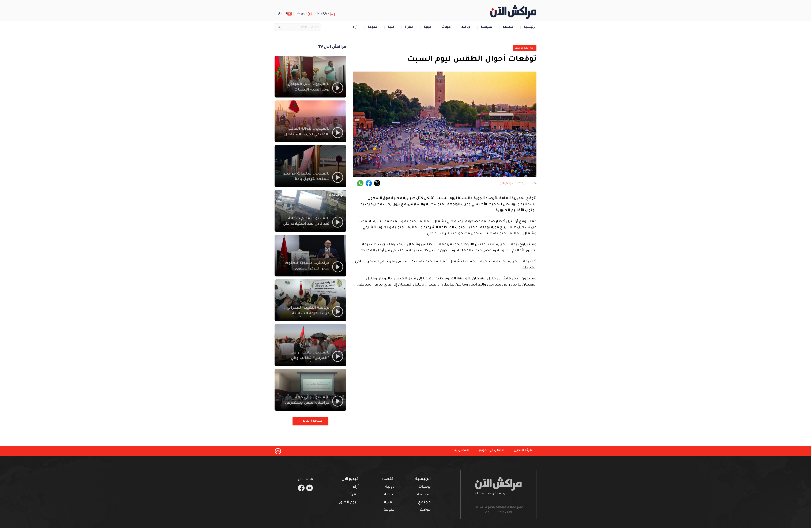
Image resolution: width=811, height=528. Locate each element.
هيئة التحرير (523, 450)
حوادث (446, 27)
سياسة (486, 27)
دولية (427, 27)
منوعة (372, 27)
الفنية (389, 503)
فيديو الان (350, 479)
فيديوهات (301, 13)
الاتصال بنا (281, 13)
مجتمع (507, 27)
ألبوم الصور (349, 503)
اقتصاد (388, 479)
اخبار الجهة (323, 13)
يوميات (424, 487)
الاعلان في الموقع (491, 450)
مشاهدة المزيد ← (310, 421)
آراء (354, 27)
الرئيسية (530, 27)
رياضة (465, 27)
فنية (391, 27)
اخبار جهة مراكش (524, 48)
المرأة (409, 27)
